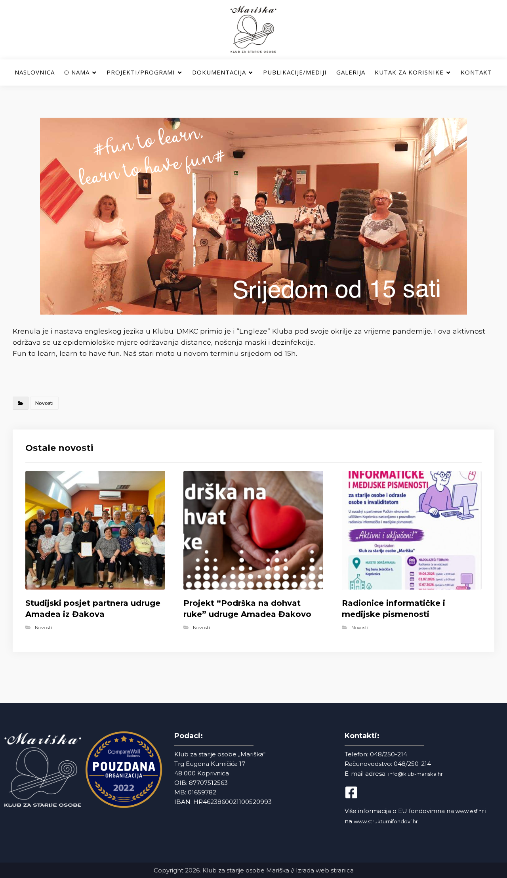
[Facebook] (358, 792)
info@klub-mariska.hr (415, 774)
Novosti (44, 403)
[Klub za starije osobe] (253, 29)
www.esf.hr (470, 811)
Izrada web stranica (325, 870)
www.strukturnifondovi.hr (386, 821)
